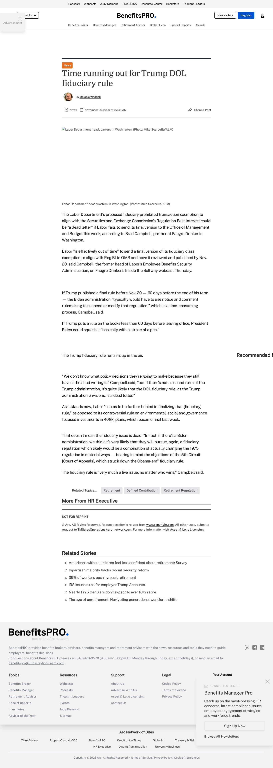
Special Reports (20, 703)
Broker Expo (28, 15)
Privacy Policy (172, 696)
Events (65, 703)
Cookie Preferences (187, 757)
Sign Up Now (234, 726)
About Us (117, 683)
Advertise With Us (124, 690)
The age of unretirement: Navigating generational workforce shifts (123, 599)
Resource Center (151, 3)
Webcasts (90, 3)
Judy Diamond (109, 3)
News (67, 65)
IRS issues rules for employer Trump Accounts (107, 585)
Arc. (99, 757)
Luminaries (16, 709)
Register (246, 15)
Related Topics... (84, 490)
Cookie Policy (171, 683)
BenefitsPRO (97, 740)
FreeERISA (130, 3)
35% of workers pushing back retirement (102, 577)
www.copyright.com (160, 524)
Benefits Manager (21, 690)
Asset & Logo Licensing (127, 696)
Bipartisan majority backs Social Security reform (109, 570)
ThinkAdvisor (29, 740)
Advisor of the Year (22, 715)
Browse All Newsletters (221, 736)
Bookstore (172, 3)
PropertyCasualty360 (63, 740)
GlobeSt (158, 740)
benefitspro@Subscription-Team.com (36, 663)
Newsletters (225, 15)
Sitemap (66, 715)
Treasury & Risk (185, 740)
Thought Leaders (194, 3)
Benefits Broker (20, 683)
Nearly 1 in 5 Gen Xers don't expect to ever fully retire (112, 592)
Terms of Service (174, 690)
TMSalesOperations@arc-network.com (105, 529)
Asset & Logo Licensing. (187, 529)
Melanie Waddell (90, 97)
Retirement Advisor (22, 696)
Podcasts (74, 3)
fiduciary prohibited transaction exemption (160, 214)
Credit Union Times (129, 740)
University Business (167, 746)
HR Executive (102, 746)
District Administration (133, 746)
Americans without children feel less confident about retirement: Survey (128, 563)
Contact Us (119, 703)
